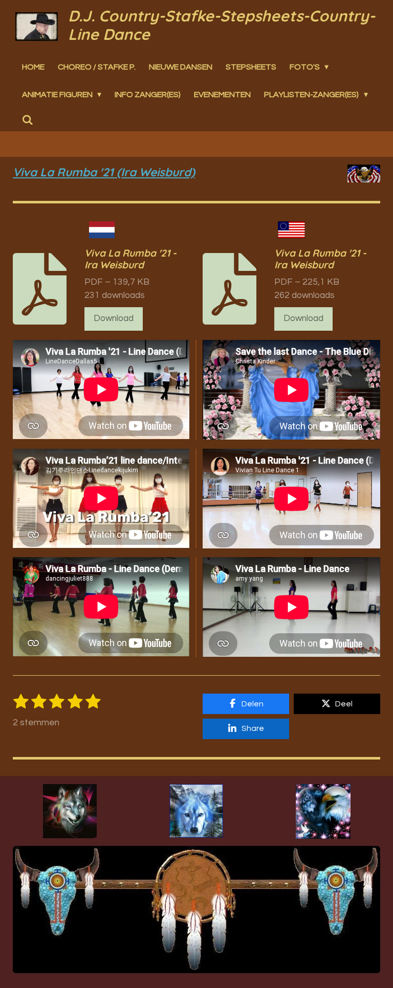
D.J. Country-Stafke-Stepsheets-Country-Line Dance (221, 25)
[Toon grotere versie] (70, 811)
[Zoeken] (27, 120)
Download (114, 318)
